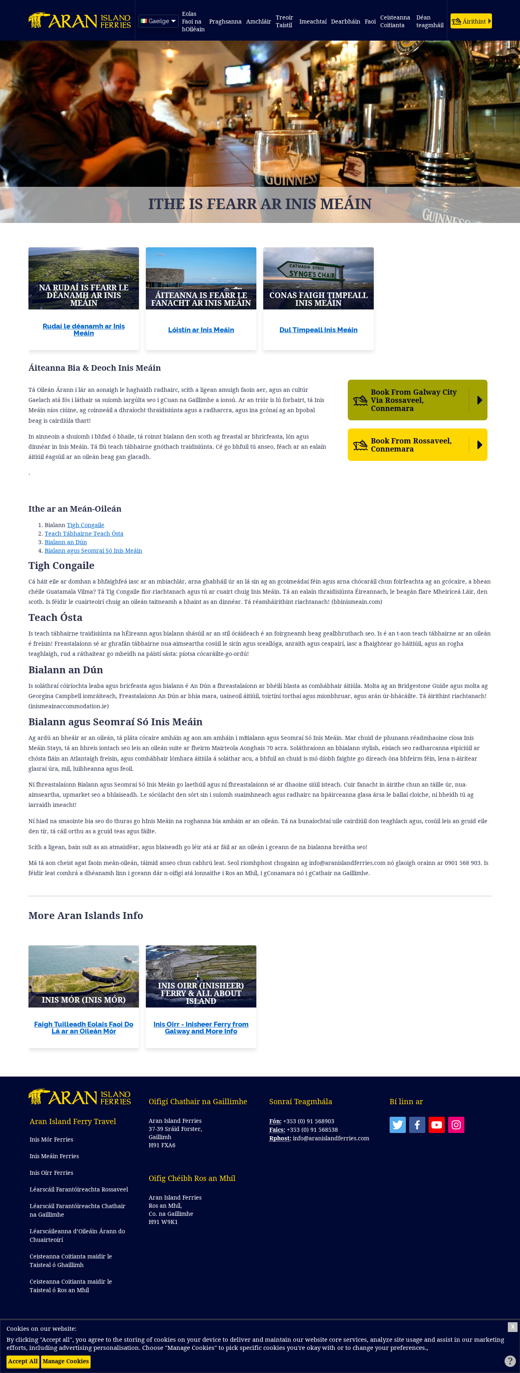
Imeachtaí (313, 21)
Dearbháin (345, 21)
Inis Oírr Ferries (51, 1172)
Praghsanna (225, 21)
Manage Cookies (66, 1361)
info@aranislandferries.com (331, 1138)
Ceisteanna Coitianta (396, 21)
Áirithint (474, 21)
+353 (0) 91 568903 (308, 1121)
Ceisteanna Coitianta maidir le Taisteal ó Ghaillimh (71, 1260)
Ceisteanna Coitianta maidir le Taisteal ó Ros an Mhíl (71, 1286)
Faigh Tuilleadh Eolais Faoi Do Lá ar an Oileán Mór (83, 1027)
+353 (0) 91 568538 (312, 1129)
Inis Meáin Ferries (54, 1156)
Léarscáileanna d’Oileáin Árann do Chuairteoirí (77, 1235)
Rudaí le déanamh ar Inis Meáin (84, 329)
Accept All (23, 1361)
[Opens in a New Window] (398, 1125)
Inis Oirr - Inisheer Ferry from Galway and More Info (201, 1027)
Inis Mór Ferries (51, 1139)
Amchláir (258, 21)
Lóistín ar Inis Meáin (201, 330)
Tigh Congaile (85, 525)
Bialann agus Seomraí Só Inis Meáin (93, 550)
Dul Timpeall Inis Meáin (319, 330)
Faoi (370, 21)
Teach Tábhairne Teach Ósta (84, 533)
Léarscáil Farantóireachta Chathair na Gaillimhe (78, 1210)
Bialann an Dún (66, 542)
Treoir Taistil (285, 21)
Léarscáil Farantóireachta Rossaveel (79, 1189)
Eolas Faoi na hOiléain (193, 21)
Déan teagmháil (430, 21)
